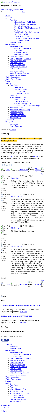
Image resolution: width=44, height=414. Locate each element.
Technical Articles (16, 108)
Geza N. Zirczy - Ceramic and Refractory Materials (25, 25)
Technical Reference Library (20, 110)
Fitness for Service (16, 63)
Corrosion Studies (16, 57)
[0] (2, 165)
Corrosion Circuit (20, 52)
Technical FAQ (15, 118)
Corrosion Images (16, 112)
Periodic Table (19, 99)
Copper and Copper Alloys (24, 103)
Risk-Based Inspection (18, 61)
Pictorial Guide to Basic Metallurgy (27, 106)
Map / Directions (16, 126)
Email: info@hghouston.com (12, 10)
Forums (8, 81)
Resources (13, 95)
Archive (8, 83)
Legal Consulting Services (19, 73)
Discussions (23, 170)
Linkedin (4, 411)
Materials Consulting (17, 65)
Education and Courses (18, 75)
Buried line (15, 178)
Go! (23, 12)
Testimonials (9, 120)
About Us (8, 18)
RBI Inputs (18, 50)
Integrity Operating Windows (20, 59)
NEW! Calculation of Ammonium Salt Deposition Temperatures (21, 305)
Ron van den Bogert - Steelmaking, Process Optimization (27, 39)
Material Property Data (18, 97)
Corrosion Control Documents (20, 48)
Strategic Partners (16, 42)
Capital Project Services (18, 67)
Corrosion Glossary (17, 114)
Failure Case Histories (18, 116)
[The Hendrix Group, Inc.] (11, 2)
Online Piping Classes (13, 79)
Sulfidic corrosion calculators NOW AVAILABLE (16, 316)
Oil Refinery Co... (38, 170)
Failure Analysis (15, 69)
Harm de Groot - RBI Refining (25, 22)
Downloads (14, 85)
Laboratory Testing (16, 71)
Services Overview (16, 46)
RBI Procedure (19, 91)
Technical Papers (20, 89)
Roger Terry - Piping (21, 36)
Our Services (10, 44)
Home (7, 16)
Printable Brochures (21, 93)
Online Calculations (12, 77)
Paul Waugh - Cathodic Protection (26, 32)
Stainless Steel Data (21, 101)
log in (10, 156)
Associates (13, 20)
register (35, 156)
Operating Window (21, 55)
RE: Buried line (16, 196)
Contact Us (9, 122)
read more (23, 312)
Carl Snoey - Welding (22, 34)
